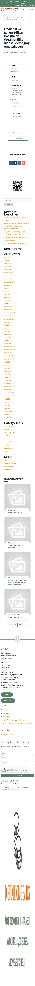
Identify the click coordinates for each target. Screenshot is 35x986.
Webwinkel (24, 5)
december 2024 (9, 310)
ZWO (5, 451)
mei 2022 (7, 405)
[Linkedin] (19, 163)
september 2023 (9, 356)
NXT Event (22, 625)
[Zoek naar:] (17, 201)
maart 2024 (8, 337)
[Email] (23, 163)
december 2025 (9, 273)
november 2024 (9, 313)
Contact (5, 648)
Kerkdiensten (17, 116)
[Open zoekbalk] (23, 9)
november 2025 (9, 276)
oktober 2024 (8, 316)
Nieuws (8, 3)
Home (7, 16)
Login (6, 460)
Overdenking (8, 448)
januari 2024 (8, 344)
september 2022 (9, 393)
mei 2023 (7, 368)
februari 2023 (8, 377)
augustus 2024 (9, 322)
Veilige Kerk (31, 5)
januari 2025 (8, 307)
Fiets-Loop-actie (15, 3)
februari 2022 (8, 414)
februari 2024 (8, 340)
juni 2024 (7, 328)
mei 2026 (7, 260)
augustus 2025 (9, 285)
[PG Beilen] (10, 9)
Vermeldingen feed (10, 463)
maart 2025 (8, 300)
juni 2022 (7, 402)
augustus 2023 (9, 359)
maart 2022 (8, 411)
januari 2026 (8, 270)
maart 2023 (8, 374)
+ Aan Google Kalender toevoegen (18, 132)
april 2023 (7, 371)
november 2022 (9, 387)
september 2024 (9, 319)
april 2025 (7, 297)
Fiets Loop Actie (9, 433)
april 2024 (7, 334)
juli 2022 (7, 399)
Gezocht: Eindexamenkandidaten (15, 243)
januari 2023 (8, 380)
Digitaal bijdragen (10, 780)
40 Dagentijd (8, 426)
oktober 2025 (8, 279)
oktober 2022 (8, 390)
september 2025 (9, 282)
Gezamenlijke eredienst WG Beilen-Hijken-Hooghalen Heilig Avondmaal (17, 582)
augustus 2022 (9, 396)
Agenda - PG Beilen (15, 16)
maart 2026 (8, 266)
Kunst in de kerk (9, 442)
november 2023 (9, 350)
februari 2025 (8, 303)
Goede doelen (8, 436)
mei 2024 (7, 331)
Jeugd (6, 439)
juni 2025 (7, 291)
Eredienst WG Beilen (15, 512)
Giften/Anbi (31, 3)
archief (6, 430)
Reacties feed (8, 466)
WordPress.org (9, 469)
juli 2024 (7, 325)
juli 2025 (7, 288)
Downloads (17, 5)
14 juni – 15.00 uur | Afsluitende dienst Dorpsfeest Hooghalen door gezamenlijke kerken (17, 226)
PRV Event (12, 625)
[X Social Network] (15, 163)
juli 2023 (7, 362)
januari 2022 (8, 417)
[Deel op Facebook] (11, 163)
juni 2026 (7, 257)
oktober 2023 (8, 353)
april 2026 (7, 263)
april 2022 (7, 408)
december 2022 (9, 383)
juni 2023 (7, 365)
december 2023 (9, 347)
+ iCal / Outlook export (18, 138)
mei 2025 (7, 294)
